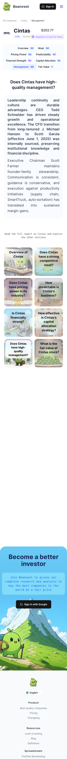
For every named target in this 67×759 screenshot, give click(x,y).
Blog (33, 738)
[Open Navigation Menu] (61, 6)
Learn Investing (33, 733)
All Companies (9, 20)
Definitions (33, 743)
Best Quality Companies (33, 708)
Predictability (46, 54)
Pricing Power (21, 54)
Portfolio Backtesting (33, 756)
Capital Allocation (48, 60)
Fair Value (43, 66)
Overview (25, 48)
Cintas (24, 20)
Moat (43, 48)
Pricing (33, 712)
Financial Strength (18, 60)
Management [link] (38, 20)
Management (24, 66)
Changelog (33, 717)
